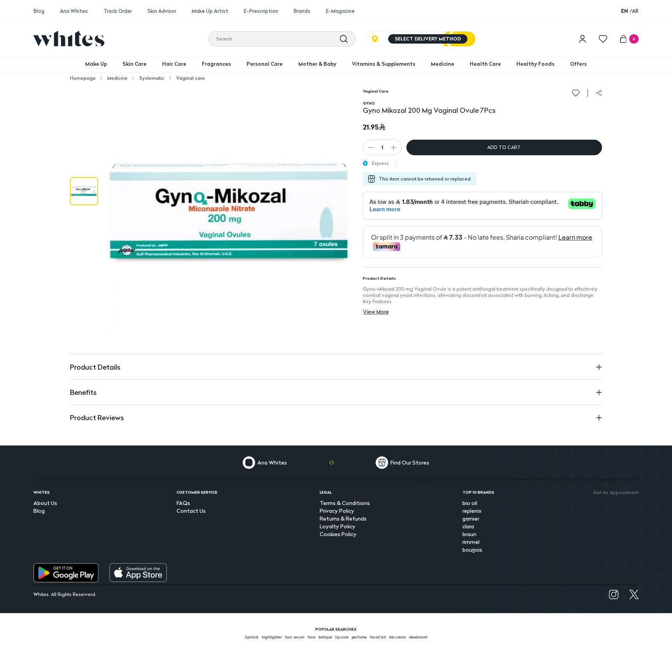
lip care (341, 637)
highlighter (272, 637)
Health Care (485, 63)
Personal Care (265, 63)
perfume (359, 637)
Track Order (117, 11)
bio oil (469, 503)
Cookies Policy (338, 534)
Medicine (442, 63)
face (311, 637)
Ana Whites (74, 11)
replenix (471, 510)
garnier (470, 518)
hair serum (294, 637)
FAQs (183, 503)
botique (325, 637)
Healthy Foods (535, 63)
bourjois (472, 549)
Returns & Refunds (343, 518)
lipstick (252, 637)
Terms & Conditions (345, 503)
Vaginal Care (375, 91)
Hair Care (174, 63)
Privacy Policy (337, 510)
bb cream (397, 637)
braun (469, 534)
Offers (578, 63)
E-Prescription (261, 11)
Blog (38, 11)
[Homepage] (69, 38)
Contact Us (191, 510)
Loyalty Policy (337, 526)
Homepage (83, 78)
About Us (45, 503)
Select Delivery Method (428, 38)
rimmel (471, 541)
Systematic (151, 78)
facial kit (378, 637)
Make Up (96, 63)
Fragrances (216, 63)
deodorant (418, 637)
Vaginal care (190, 78)
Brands (302, 11)
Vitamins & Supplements (383, 63)
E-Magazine (340, 11)
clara (468, 526)
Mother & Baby (317, 63)
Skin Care (134, 63)
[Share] (599, 93)
